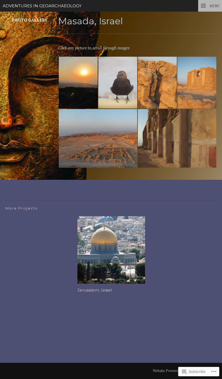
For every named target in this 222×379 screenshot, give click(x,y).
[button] (78, 82)
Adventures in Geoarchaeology (42, 6)
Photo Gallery (29, 20)
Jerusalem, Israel (94, 290)
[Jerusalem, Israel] (111, 250)
